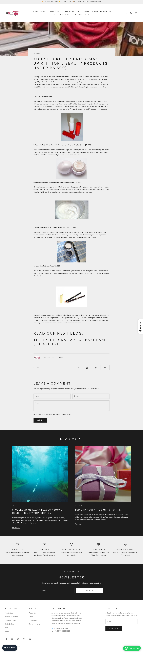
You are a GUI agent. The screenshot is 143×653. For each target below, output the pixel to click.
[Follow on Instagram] (12, 639)
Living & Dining (72, 11)
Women (37, 53)
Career (31, 617)
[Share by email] (105, 367)
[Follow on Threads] (18, 639)
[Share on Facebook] (78, 367)
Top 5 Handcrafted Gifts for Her (98, 510)
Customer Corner (82, 14)
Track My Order (10, 620)
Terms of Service (89, 389)
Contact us (9, 613)
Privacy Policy (75, 389)
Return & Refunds (11, 617)
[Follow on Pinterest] (24, 639)
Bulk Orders (9, 624)
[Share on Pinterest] (96, 367)
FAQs (7, 628)
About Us (32, 613)
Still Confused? (61, 14)
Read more (16, 527)
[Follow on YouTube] (30, 639)
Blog (7, 631)
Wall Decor (55, 11)
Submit (40, 420)
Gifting (78, 505)
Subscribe (89, 590)
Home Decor (39, 11)
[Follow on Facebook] (6, 639)
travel (15, 505)
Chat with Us (134, 648)
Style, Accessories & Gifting (97, 11)
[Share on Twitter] (87, 367)
